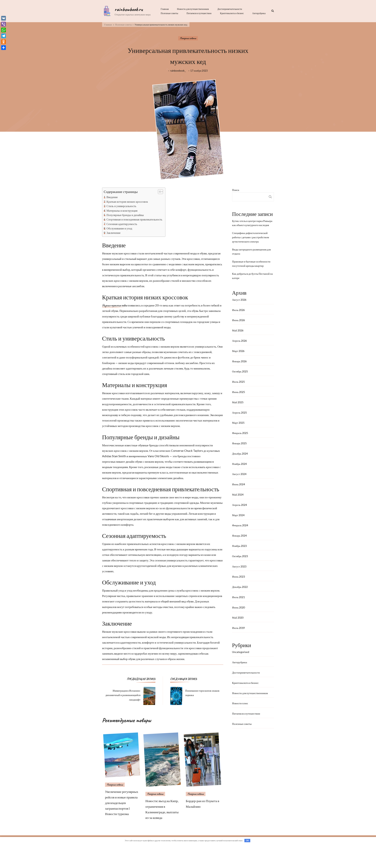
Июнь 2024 (238, 484)
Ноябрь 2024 (239, 463)
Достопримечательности (229, 8)
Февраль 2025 (240, 433)
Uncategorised (240, 652)
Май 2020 (237, 617)
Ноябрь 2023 (239, 545)
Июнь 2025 (238, 392)
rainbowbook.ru (129, 9)
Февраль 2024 (240, 525)
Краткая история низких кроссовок (127, 201)
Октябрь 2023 (240, 556)
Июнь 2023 (238, 576)
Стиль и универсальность (121, 206)
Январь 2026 (239, 361)
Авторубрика (259, 13)
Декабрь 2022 (240, 586)
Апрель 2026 (239, 340)
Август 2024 (239, 474)
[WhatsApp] (3, 30)
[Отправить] (3, 48)
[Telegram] (3, 36)
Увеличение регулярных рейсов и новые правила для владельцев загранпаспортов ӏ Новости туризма (121, 803)
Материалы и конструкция (121, 210)
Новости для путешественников (193, 8)
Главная (165, 8)
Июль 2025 (238, 381)
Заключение (113, 232)
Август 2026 (239, 299)
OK (247, 840)
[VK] (3, 18)
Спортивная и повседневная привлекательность (134, 219)
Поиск (235, 189)
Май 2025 (237, 402)
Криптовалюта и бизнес (232, 13)
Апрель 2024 (239, 504)
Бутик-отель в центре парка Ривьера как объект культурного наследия (252, 223)
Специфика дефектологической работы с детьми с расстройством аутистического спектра (250, 237)
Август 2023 (239, 566)
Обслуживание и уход (119, 228)
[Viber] (3, 24)
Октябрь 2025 (240, 371)
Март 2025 (238, 422)
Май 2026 (237, 330)
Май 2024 (237, 494)
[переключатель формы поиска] (272, 11)
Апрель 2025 (239, 412)
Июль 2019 (238, 627)
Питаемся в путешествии (199, 13)
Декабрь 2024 (240, 453)
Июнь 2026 (238, 320)
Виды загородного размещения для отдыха (251, 251)
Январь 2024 (239, 535)
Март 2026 (238, 351)
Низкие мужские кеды (114, 305)
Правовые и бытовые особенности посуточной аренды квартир (251, 263)
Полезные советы (169, 13)
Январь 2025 (239, 443)
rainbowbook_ (178, 70)
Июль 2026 (238, 310)
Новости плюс (240, 703)
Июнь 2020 (238, 607)
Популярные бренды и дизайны (125, 215)
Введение (112, 197)
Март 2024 (238, 515)
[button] (159, 191)
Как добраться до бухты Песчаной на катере (252, 276)
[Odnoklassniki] (3, 42)
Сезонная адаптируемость (121, 224)
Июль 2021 (238, 597)
